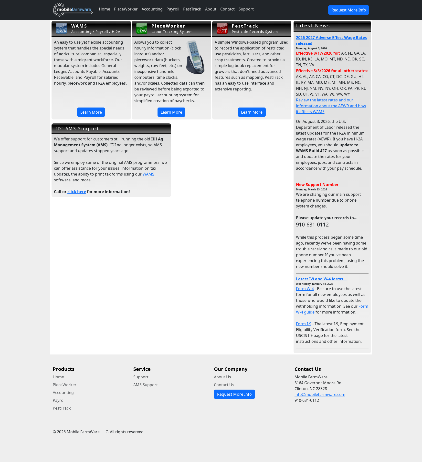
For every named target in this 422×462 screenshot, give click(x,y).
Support (246, 9)
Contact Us (224, 384)
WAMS (148, 174)
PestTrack (192, 9)
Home (104, 9)
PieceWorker (126, 9)
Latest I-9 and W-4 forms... (321, 279)
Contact (227, 9)
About (210, 9)
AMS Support (145, 384)
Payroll (173, 9)
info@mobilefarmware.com (320, 394)
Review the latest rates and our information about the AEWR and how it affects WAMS (331, 105)
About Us (222, 377)
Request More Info (348, 10)
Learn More (91, 112)
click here (76, 191)
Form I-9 (303, 323)
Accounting (152, 9)
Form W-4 (305, 288)
